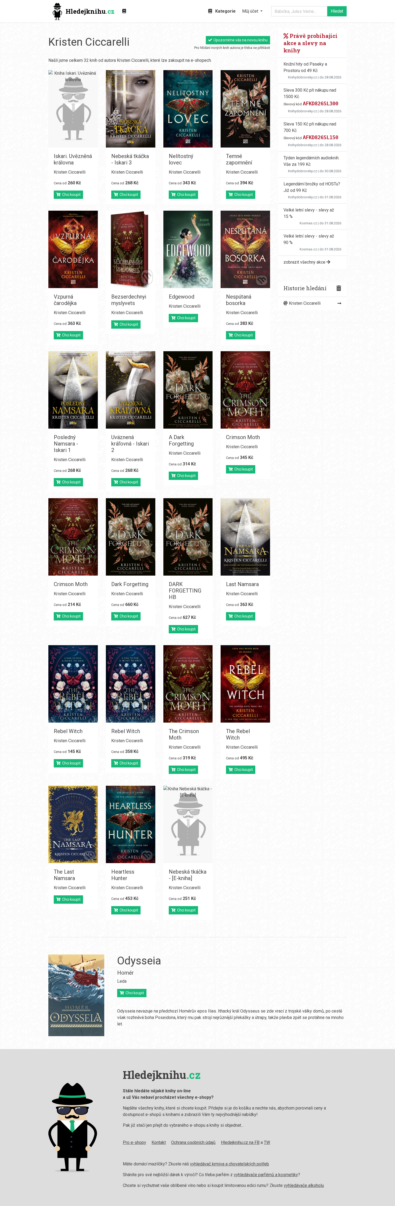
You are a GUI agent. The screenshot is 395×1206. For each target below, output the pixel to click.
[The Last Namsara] (73, 824)
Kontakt (159, 1142)
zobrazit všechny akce (304, 262)
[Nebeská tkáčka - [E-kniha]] (188, 824)
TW (267, 1142)
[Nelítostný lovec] (188, 109)
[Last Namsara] (245, 537)
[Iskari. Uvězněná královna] (73, 109)
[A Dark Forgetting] (188, 390)
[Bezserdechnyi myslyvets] (130, 249)
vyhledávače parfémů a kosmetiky (266, 1174)
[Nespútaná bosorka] (245, 249)
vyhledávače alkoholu (304, 1185)
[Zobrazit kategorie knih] (124, 11)
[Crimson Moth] (245, 390)
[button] (252, 11)
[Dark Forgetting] (130, 537)
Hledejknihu (90, 11)
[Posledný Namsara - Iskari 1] (73, 390)
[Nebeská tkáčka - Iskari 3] (130, 109)
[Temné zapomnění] (245, 109)
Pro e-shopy (134, 1142)
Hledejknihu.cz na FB (240, 1142)
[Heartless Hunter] (130, 824)
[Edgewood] (188, 249)
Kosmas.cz (308, 223)
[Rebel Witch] (73, 684)
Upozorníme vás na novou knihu (240, 40)
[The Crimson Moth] (188, 684)
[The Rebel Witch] (245, 684)
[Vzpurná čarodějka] (73, 249)
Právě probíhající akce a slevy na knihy (310, 43)
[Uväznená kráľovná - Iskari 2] (130, 390)
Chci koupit (70, 194)
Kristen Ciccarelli (69, 172)
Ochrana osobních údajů (193, 1142)
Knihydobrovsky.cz (302, 77)
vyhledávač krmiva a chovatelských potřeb (229, 1163)
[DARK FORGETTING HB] (188, 537)
